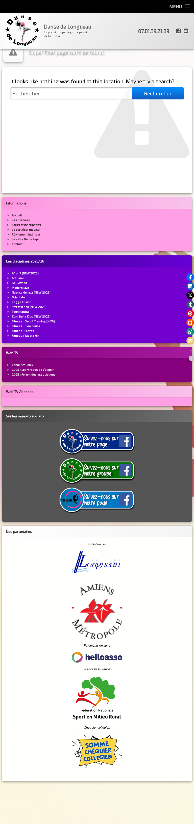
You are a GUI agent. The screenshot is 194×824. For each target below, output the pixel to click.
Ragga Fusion (21, 302)
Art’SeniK (18, 278)
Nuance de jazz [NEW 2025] (31, 292)
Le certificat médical (26, 229)
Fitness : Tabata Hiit (25, 335)
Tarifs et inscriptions (26, 224)
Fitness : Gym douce (26, 326)
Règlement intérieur (26, 234)
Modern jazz (20, 287)
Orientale (18, 297)
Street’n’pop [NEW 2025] (29, 306)
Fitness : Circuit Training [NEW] (33, 321)
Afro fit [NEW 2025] (25, 273)
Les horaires (21, 220)
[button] (190, 277)
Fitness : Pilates (23, 330)
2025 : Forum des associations (34, 374)
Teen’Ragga (20, 311)
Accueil (17, 215)
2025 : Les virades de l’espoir (33, 369)
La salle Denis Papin (26, 239)
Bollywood (19, 282)
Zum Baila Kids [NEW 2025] (31, 316)
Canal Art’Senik (22, 364)
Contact (17, 244)
